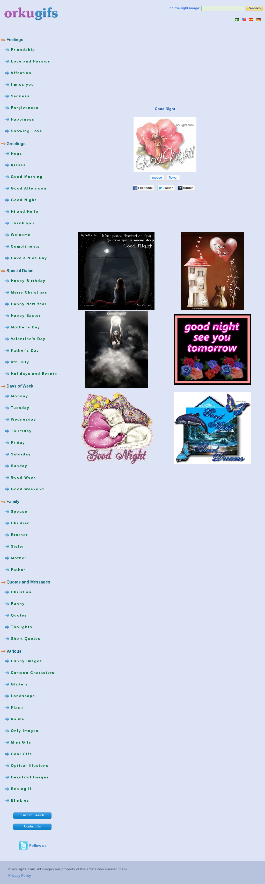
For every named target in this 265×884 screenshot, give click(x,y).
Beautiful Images (29, 777)
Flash (16, 707)
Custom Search (32, 815)
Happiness (21, 119)
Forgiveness (24, 108)
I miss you (21, 84)
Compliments (24, 246)
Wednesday (22, 419)
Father (17, 569)
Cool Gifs (20, 754)
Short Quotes (25, 638)
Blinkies (19, 800)
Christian (20, 592)
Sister (16, 546)
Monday (18, 396)
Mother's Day (24, 327)
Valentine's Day (27, 338)
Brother (18, 535)
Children (19, 523)
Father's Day (24, 350)
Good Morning (26, 177)
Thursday (20, 431)
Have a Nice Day (28, 258)
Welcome (20, 235)
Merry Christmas (28, 292)
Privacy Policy (19, 875)
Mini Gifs (20, 742)
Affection (20, 73)
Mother (17, 558)
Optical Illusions (29, 765)
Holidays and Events (33, 373)
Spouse (18, 511)
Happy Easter (25, 315)
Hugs (15, 153)
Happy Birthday (27, 280)
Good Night (22, 200)
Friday (17, 442)
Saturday (20, 454)
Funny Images (25, 661)
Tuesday (19, 407)
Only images (24, 731)
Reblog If (20, 789)
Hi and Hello (24, 211)
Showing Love (25, 131)
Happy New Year (28, 304)
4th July (19, 362)
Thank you (21, 223)
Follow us (38, 845)
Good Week (22, 477)
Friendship (22, 50)
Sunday (18, 465)
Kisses (17, 165)
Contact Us (32, 826)
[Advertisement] (112, 64)
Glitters (18, 684)
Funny (17, 604)
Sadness (19, 96)
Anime (16, 719)
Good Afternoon (28, 188)
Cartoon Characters (32, 672)
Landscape (22, 696)
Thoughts (20, 627)
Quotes (18, 615)
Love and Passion (30, 61)
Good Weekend (26, 489)
